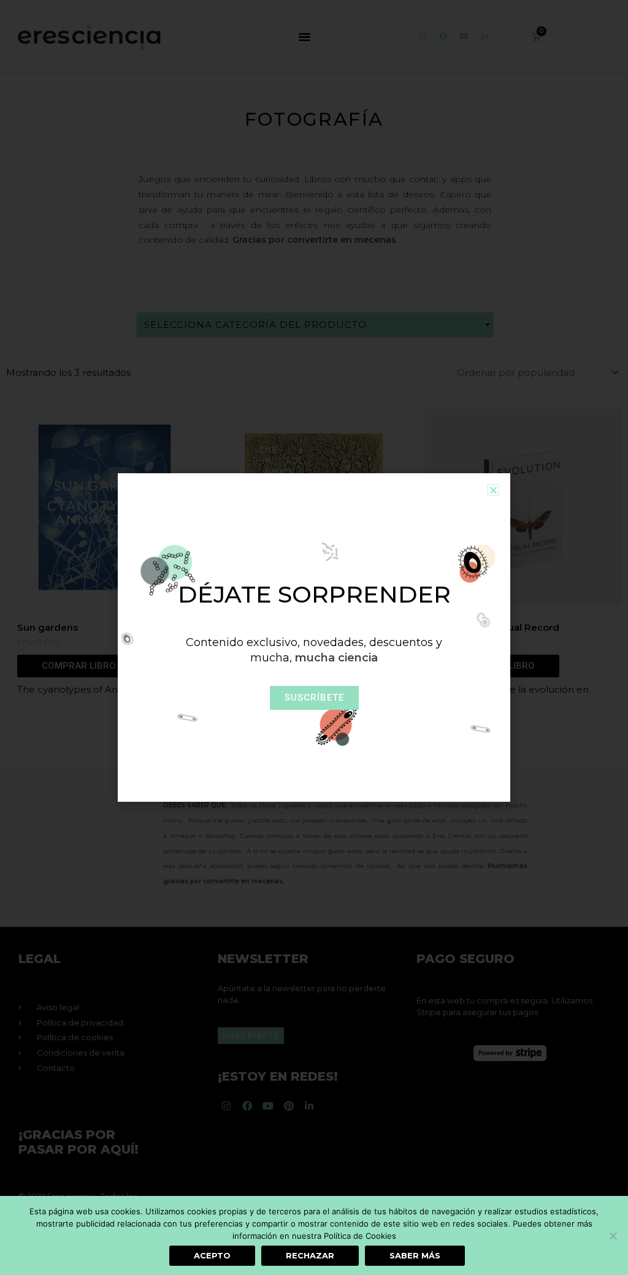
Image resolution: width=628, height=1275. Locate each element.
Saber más (414, 1255)
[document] (314, 637)
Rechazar (310, 1255)
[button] (493, 490)
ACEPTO (212, 1255)
